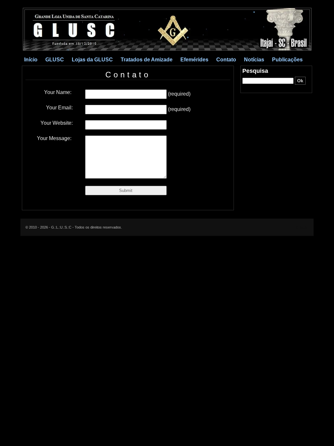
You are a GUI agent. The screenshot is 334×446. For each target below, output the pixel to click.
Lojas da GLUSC (92, 59)
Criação (302, 227)
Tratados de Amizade (147, 59)
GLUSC (54, 59)
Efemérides (194, 59)
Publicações (287, 59)
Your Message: (55, 138)
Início (31, 59)
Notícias (254, 59)
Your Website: (56, 123)
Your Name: (58, 92)
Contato (226, 59)
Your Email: (59, 107)
